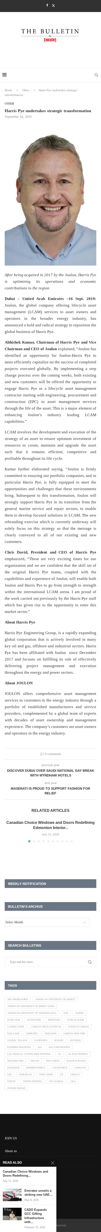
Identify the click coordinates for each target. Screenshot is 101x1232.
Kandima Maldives (19, 1047)
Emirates (32, 1033)
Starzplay (25, 1074)
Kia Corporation (59, 1047)
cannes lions (15, 1026)
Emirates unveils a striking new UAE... (38, 1193)
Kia (40, 1047)
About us (11, 1151)
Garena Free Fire (74, 1033)
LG (59, 1054)
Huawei (58, 1040)
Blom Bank (34, 1019)
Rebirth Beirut (35, 1067)
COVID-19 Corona (78, 1026)
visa (73, 1081)
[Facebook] (47, 5)
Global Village (17, 1040)
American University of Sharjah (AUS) (31, 1013)
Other (25, 90)
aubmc (79, 1013)
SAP (9, 1074)
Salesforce (59, 1067)
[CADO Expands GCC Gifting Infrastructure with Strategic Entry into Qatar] (12, 1214)
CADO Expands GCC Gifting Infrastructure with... (35, 1216)
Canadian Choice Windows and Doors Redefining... (25, 1174)
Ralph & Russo (76, 1061)
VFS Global (56, 1081)
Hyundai (75, 1040)
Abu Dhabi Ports (17, 999)
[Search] (96, 75)
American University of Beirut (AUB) (30, 1006)
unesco (75, 1074)
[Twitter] (53, 6)
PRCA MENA (53, 1061)
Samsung (80, 1067)
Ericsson (50, 1033)
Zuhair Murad (16, 1088)
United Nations (32, 1081)
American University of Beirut (55, 999)
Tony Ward (46, 1074)
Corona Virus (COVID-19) (46, 1026)
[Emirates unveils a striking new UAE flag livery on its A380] (12, 1195)
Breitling (54, 1019)
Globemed (40, 1040)
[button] (9, 831)
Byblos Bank (75, 1019)
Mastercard (15, 1061)
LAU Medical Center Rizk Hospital (29, 1054)
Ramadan (13, 1067)
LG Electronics (78, 1054)
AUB (65, 1013)
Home (8, 90)
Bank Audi (13, 1019)
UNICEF (11, 1081)
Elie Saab (13, 1033)
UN (61, 1074)
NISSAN (35, 1061)
